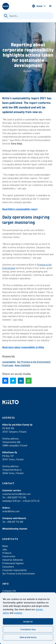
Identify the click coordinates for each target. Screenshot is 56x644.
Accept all (28, 621)
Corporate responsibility (14, 570)
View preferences (28, 637)
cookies (18, 612)
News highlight (22, 365)
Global (39, 6)
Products (6, 552)
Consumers (8, 566)
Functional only (28, 629)
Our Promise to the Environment (33, 361)
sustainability (9, 361)
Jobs (4, 549)
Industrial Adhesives (12, 559)
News (5, 545)
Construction (8, 556)
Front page (7, 365)
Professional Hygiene (13, 563)
